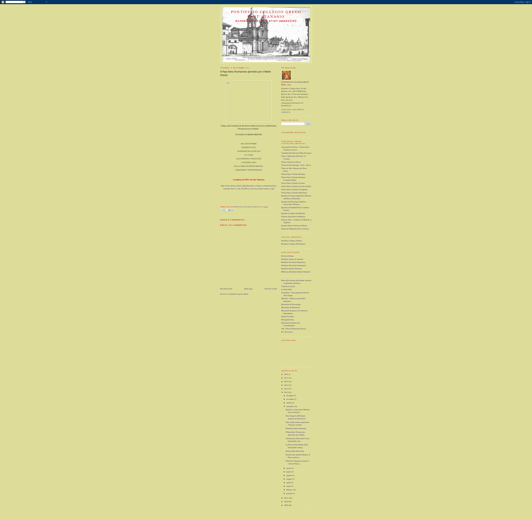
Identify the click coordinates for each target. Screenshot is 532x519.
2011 (286, 498)
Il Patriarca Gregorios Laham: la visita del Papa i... (297, 462)
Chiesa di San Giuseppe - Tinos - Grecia (296, 165)
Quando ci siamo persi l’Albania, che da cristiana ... (298, 411)
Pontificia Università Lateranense (293, 265)
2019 (286, 374)
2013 (286, 388)
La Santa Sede (286, 289)
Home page (248, 288)
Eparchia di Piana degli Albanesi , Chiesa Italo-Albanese (294, 203)
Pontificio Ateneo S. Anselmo (292, 259)
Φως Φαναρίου (287, 332)
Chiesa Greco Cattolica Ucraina (293, 183)
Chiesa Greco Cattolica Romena (293, 174)
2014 (286, 385)
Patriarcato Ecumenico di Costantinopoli (290, 324)
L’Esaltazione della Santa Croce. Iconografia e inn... (298, 439)
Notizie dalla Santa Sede (295, 451)
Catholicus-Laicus (288, 286)
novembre (290, 399)
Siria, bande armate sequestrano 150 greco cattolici (297, 423)
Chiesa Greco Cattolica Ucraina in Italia (296, 186)
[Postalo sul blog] (224, 210)
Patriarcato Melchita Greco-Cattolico (295, 228)
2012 (286, 392)
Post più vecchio (271, 288)
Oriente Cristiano (287, 316)
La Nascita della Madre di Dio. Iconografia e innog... (297, 446)
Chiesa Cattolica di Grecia (291, 162)
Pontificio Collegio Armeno (291, 240)
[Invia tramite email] (221, 210)
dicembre (290, 395)
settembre (290, 406)
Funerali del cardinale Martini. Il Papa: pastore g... (298, 456)
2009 (286, 505)
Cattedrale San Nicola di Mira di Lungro (296, 153)
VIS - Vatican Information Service (293, 328)
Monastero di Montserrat (290, 307)
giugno (289, 475)
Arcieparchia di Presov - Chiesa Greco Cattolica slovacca (295, 148)
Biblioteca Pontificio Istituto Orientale (295, 271)
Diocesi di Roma (287, 256)
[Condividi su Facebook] (229, 210)
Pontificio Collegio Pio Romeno (293, 244)
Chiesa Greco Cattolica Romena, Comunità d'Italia (293, 178)
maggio (289, 479)
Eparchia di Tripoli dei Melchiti (293, 213)
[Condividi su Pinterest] (232, 210)
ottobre (289, 402)
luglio (288, 471)
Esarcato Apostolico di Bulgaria (293, 216)
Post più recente (226, 288)
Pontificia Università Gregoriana (293, 262)
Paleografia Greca (287, 319)
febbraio (289, 489)
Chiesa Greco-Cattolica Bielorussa (294, 192)
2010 (286, 501)
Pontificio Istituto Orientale (291, 268)
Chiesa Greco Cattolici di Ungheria (294, 189)
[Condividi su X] (226, 210)
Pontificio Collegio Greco (296, 82)
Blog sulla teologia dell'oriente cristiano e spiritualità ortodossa (296, 281)
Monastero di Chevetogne (291, 304)
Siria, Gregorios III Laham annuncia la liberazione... (296, 417)
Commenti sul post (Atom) (238, 294)
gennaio (289, 493)
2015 (286, 381)
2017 (286, 378)
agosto (289, 468)
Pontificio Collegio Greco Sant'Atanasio (266, 14)
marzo (288, 486)
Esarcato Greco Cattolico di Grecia (294, 225)
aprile (288, 482)
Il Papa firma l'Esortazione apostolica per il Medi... (295, 433)
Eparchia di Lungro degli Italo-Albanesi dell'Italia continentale (296, 197)
